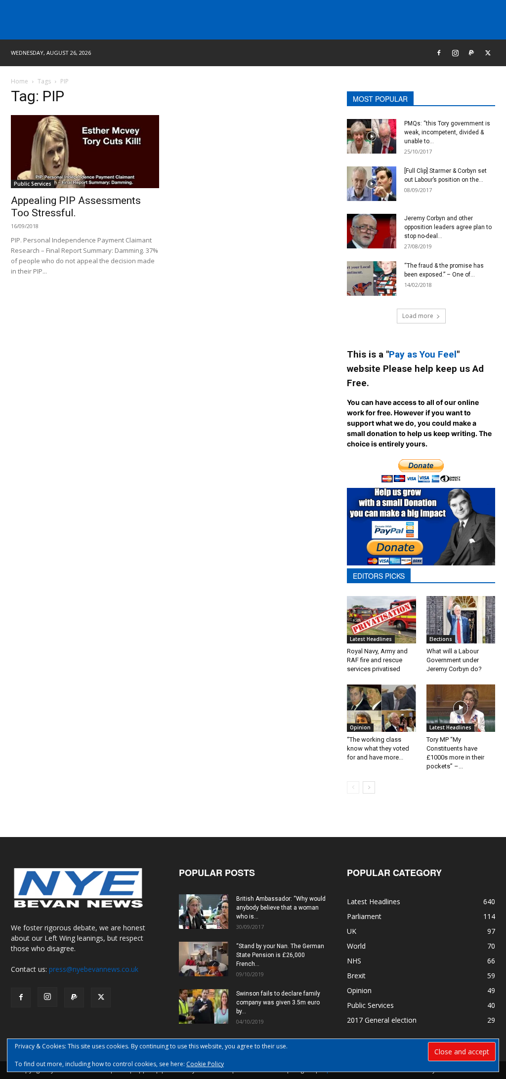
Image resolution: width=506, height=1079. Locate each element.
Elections (440, 639)
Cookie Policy (205, 1064)
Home (19, 81)
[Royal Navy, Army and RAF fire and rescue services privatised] (381, 619)
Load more (417, 316)
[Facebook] (438, 53)
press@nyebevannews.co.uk (93, 969)
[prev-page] (353, 787)
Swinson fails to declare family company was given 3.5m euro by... (278, 1002)
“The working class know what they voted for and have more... (378, 748)
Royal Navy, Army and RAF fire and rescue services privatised (377, 660)
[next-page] (369, 787)
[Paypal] (471, 53)
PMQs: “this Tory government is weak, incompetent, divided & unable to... (447, 132)
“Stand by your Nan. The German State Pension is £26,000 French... (280, 955)
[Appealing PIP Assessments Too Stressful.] (85, 151)
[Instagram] (455, 53)
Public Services (32, 183)
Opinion (360, 727)
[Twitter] (487, 53)
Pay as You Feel (423, 354)
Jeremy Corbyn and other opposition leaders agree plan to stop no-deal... (448, 227)
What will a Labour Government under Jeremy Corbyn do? (454, 660)
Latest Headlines (371, 639)
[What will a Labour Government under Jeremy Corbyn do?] (461, 619)
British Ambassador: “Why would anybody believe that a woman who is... (281, 907)
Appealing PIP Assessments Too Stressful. (76, 207)
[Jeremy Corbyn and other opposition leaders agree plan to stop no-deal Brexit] (371, 231)
